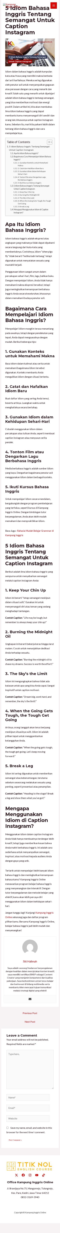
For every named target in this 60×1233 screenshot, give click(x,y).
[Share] (17, 1226)
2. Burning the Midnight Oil (28, 195)
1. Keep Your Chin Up (26, 192)
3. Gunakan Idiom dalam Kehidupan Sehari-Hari (32, 172)
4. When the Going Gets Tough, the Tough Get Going (34, 202)
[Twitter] (16, 1175)
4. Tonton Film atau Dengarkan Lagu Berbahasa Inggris (32, 178)
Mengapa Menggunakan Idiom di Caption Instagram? (31, 211)
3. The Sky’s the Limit (26, 198)
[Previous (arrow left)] (3, 1231)
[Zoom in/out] (3, 1226)
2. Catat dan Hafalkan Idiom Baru (31, 168)
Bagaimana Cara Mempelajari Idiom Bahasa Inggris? (32, 158)
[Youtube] (36, 1175)
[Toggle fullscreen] (10, 1226)
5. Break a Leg (23, 206)
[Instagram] (30, 1175)
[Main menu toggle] (53, 5)
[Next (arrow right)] (10, 1231)
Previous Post (30, 1013)
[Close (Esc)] (25, 1226)
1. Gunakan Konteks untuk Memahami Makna (33, 164)
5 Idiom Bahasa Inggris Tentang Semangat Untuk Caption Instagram (29, 148)
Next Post (30, 1021)
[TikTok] (43, 1175)
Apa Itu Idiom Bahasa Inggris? (26, 153)
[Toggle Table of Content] (48, 142)
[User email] (30, 999)
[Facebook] (23, 1175)
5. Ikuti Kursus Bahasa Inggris (29, 183)
